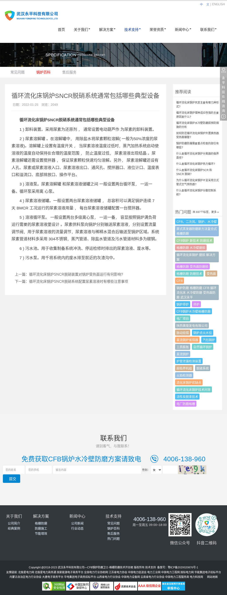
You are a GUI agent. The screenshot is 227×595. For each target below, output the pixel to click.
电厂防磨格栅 (185, 404)
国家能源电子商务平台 (70, 572)
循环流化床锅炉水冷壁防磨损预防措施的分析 (197, 125)
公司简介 (14, 523)
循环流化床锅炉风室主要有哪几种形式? (197, 104)
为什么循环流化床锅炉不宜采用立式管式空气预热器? (197, 182)
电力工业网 (153, 572)
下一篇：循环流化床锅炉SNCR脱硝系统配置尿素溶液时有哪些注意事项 (71, 281)
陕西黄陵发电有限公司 (191, 325)
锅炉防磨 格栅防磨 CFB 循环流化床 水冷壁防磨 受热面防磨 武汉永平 (196, 292)
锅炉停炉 (182, 304)
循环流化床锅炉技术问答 (193, 389)
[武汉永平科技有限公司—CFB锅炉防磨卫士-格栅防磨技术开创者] (31, 17)
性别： (146, 470)
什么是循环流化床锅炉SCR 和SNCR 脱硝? (194, 172)
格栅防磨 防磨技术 (189, 273)
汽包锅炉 (209, 340)
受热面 (211, 273)
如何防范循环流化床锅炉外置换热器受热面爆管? (197, 135)
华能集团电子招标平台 (207, 572)
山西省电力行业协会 (109, 577)
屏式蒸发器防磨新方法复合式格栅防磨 (196, 231)
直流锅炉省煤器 (187, 340)
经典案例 (14, 528)
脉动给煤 (182, 332)
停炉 (196, 304)
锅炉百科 (43, 72)
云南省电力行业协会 (152, 577)
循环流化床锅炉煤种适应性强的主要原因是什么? (197, 114)
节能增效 (41, 533)
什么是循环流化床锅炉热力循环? (195, 163)
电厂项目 (182, 318)
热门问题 (113, 538)
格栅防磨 (41, 523)
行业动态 (77, 528)
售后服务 (69, 72)
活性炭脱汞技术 (187, 396)
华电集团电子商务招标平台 (80, 577)
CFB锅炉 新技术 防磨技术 (194, 240)
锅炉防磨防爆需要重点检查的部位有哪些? (197, 145)
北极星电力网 (26, 572)
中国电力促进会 (137, 572)
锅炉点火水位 (202, 332)
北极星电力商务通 (45, 572)
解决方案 (106, 29)
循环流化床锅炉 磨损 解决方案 (195, 257)
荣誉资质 (157, 29)
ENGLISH (218, 4)
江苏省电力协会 (118, 572)
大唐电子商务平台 (52, 577)
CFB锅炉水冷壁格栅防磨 (193, 311)
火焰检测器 (184, 375)
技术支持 (131, 29)
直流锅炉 (182, 354)
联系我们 (207, 29)
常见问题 (17, 72)
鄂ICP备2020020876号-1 (183, 567)
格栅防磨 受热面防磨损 (192, 266)
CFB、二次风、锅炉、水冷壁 (196, 221)
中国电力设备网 (130, 577)
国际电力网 (187, 572)
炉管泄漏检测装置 (188, 361)
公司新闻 (77, 523)
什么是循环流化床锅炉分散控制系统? (196, 192)
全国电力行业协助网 (96, 572)
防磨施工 (41, 528)
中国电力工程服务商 (177, 577)
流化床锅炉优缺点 (188, 382)
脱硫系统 (202, 368)
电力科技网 (196, 577)
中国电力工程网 (170, 572)
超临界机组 (184, 368)
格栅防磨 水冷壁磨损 (190, 247)
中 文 (204, 4)
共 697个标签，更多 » (206, 212)
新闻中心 (182, 29)
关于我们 (81, 29)
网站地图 (212, 577)
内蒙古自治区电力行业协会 (25, 577)
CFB (179, 281)
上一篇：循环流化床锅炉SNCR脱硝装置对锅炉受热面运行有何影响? (69, 274)
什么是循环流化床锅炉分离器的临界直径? (197, 155)
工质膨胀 (182, 347)
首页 (61, 29)
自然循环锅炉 (202, 347)
